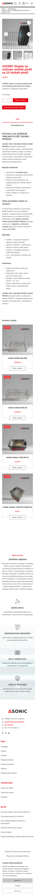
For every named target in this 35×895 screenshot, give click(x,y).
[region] (17, 877)
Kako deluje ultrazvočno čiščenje (12, 816)
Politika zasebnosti (7, 764)
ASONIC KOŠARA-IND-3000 (17, 358)
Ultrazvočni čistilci (7, 788)
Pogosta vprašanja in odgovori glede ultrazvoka (17, 836)
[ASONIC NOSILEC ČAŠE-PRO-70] (17, 439)
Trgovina (4, 768)
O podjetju (4, 746)
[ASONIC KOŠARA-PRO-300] (17, 389)
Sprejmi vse (17, 880)
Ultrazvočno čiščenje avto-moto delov (17, 851)
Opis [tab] (17, 119)
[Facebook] (3, 733)
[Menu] (32, 3)
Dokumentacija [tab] (17, 125)
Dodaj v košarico (20, 100)
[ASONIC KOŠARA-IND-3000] (17, 340)
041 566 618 (8, 725)
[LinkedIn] (9, 733)
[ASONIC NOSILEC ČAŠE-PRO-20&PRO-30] (17, 489)
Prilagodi (17, 885)
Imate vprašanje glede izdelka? (14, 107)
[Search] (15, 3)
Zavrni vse (17, 891)
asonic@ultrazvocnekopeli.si (14, 722)
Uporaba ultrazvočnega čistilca (11, 828)
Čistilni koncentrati (7, 792)
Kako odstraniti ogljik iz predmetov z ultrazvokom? (13, 822)
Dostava (4, 755)
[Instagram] (6, 733)
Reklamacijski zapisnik (9, 773)
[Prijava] (19, 3)
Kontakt (3, 751)
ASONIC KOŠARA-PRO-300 (17, 408)
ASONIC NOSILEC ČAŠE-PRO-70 (17, 457)
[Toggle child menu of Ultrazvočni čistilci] (33, 788)
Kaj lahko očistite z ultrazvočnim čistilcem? (15, 812)
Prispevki (4, 797)
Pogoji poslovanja (7, 760)
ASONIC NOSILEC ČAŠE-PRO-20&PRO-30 (17, 507)
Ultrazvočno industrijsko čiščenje (17, 856)
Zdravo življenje (6, 832)
